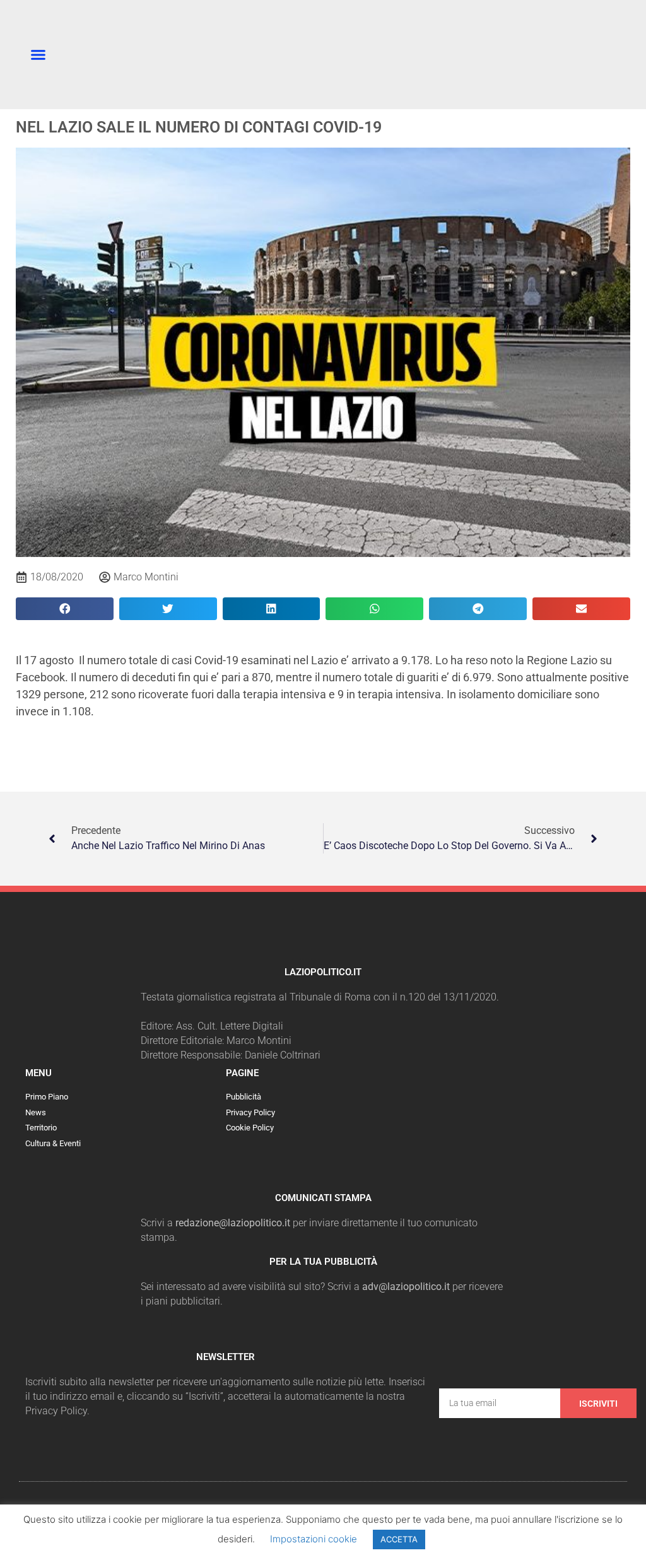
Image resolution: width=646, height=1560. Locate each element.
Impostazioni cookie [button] (313, 1539)
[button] (38, 55)
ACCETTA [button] (399, 1539)
